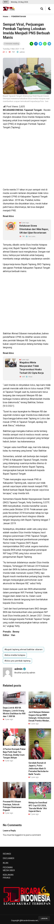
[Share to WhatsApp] (45, 44)
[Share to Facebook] (36, 44)
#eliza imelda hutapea (14, 655)
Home (5, 16)
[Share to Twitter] (40, 44)
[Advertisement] (27, 158)
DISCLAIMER (8, 858)
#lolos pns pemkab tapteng (17, 660)
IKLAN (5, 863)
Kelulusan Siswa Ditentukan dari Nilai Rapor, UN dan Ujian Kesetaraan (34, 229)
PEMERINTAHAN (18, 16)
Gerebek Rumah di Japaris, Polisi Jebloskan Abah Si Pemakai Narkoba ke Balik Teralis (38, 768)
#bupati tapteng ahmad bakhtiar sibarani (23, 649)
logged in (19, 835)
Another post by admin (24, 672)
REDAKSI (7, 854)
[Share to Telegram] (49, 44)
